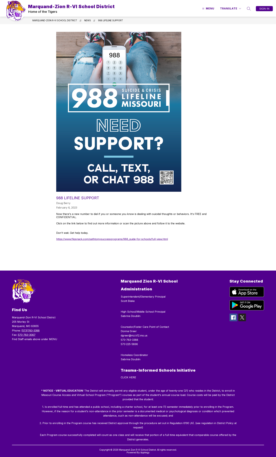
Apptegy (145, 452)
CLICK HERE (128, 377)
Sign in (264, 8)
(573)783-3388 (30, 330)
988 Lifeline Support (110, 20)
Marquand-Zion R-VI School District (54, 20)
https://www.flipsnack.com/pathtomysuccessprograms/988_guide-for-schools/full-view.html (112, 239)
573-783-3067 (26, 334)
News (87, 20)
